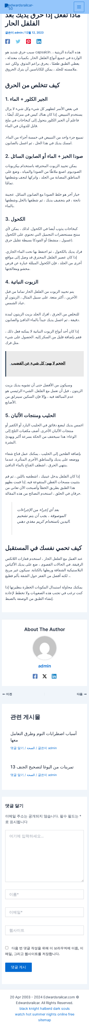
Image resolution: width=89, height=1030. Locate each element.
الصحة (31, 748)
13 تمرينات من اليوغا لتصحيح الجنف (42, 766)
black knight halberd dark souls (44, 1008)
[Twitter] (18, 41)
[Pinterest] (28, 41)
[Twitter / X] (44, 676)
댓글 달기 (17, 748)
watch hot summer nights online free (44, 1014)
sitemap (44, 1020)
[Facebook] (7, 41)
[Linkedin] (39, 41)
